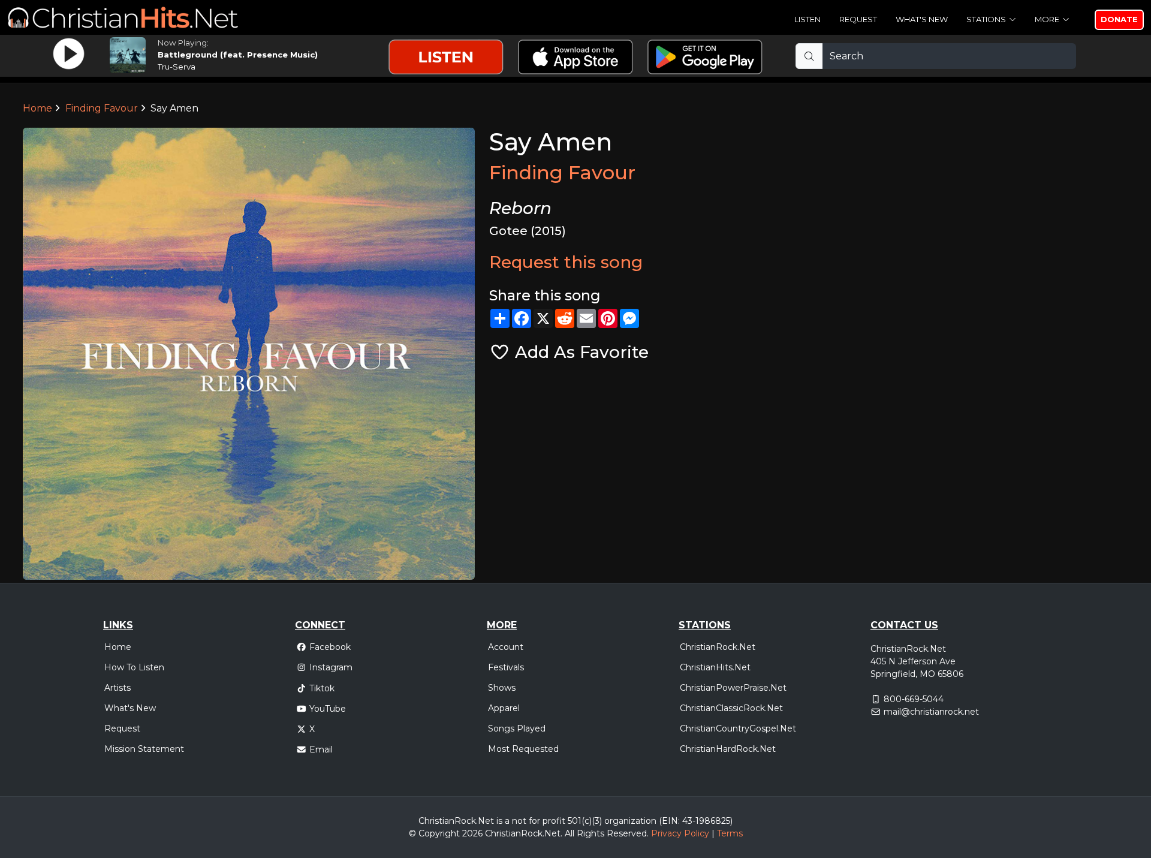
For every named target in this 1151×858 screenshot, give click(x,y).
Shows (502, 688)
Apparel (504, 708)
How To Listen (134, 667)
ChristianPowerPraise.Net (733, 688)
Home (37, 108)
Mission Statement (144, 749)
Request (858, 19)
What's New (922, 19)
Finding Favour (101, 108)
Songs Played (517, 728)
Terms (730, 833)
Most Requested (523, 749)
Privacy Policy (680, 833)
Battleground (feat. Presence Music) (238, 54)
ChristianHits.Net (715, 667)
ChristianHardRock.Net (728, 749)
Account (505, 647)
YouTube (327, 709)
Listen (807, 19)
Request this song (566, 262)
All (569, 833)
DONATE (1119, 19)
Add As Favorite (579, 352)
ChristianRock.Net (717, 647)
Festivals (506, 667)
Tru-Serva (176, 66)
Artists (117, 688)
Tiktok (322, 688)
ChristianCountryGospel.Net (738, 728)
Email (321, 749)
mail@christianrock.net (931, 711)
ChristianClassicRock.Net (731, 708)
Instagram (330, 667)
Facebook (330, 647)
